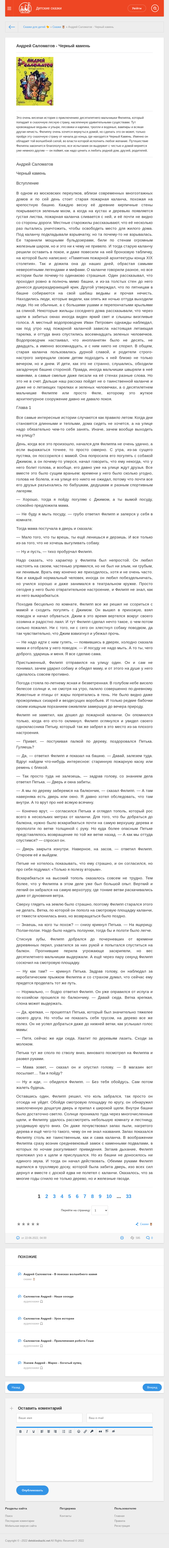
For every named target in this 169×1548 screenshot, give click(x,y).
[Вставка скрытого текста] (113, 1431)
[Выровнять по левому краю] (42, 1431)
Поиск (9, 1516)
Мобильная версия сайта (20, 1525)
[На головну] (11, 27)
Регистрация (122, 1525)
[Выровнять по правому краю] (55, 1431)
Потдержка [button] (68, 1508)
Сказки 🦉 (59, 27)
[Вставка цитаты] (100, 1431)
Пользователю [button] (125, 1508)
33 (128, 1196)
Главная (119, 1516)
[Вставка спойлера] (107, 1431)
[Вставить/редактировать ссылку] (85, 1431)
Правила (119, 1521)
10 (109, 1196)
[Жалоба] (122, 1238)
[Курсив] (27, 1431)
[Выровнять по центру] (49, 1431)
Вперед (152, 1387)
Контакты (65, 1516)
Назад (16, 1387)
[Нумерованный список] (70, 1431)
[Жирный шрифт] (20, 1431)
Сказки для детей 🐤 (36, 27)
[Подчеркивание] (33, 1431)
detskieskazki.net (39, 1540)
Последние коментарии (19, 1521)
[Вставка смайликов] (79, 1431)
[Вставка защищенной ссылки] (92, 1431)
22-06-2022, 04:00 (35, 1238)
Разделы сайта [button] (16, 1508)
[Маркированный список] (64, 1431)
